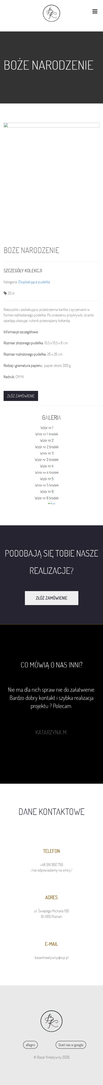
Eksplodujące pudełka (34, 281)
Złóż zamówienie (20, 396)
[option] (51, 711)
